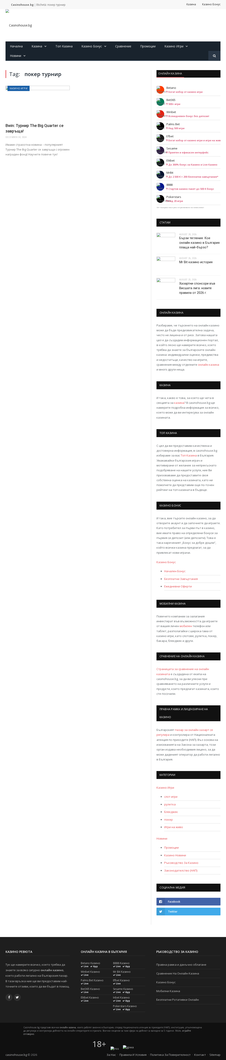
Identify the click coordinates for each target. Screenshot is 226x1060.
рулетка (170, 804)
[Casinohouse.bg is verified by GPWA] (128, 1047)
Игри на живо (173, 827)
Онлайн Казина (170, 73)
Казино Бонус (211, 4)
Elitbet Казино (90, 997)
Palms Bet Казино (92, 980)
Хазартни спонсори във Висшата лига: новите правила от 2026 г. (197, 288)
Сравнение (123, 46)
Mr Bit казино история (196, 262)
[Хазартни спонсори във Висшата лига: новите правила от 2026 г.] (165, 286)
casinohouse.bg (16, 1055)
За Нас (111, 1055)
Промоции (148, 46)
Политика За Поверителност (170, 1055)
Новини (15, 56)
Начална (16, 46)
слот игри (170, 797)
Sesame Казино (123, 989)
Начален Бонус (174, 571)
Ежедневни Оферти (178, 586)
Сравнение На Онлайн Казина (177, 973)
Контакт (200, 1055)
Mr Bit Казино (122, 972)
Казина (191, 4)
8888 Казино (121, 963)
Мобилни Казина (168, 991)
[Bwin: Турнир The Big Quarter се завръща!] (38, 103)
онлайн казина (208, 365)
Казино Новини (175, 855)
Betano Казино (90, 963)
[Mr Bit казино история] (165, 265)
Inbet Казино (121, 997)
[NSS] (115, 1049)
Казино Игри (173, 46)
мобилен (186, 626)
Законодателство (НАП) (180, 870)
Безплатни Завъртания (181, 579)
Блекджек (171, 812)
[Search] (214, 56)
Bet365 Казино (90, 989)
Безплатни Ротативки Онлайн (177, 1000)
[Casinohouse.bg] (19, 25)
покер (168, 820)
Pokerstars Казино (125, 1006)
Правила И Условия (133, 1055)
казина (179, 403)
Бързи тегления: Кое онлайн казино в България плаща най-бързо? (199, 242)
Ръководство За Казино (181, 863)
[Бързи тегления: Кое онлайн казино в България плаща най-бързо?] (165, 241)
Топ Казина (64, 46)
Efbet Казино (121, 980)
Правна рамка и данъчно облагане (181, 965)
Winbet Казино (90, 972)
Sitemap (214, 1055)
